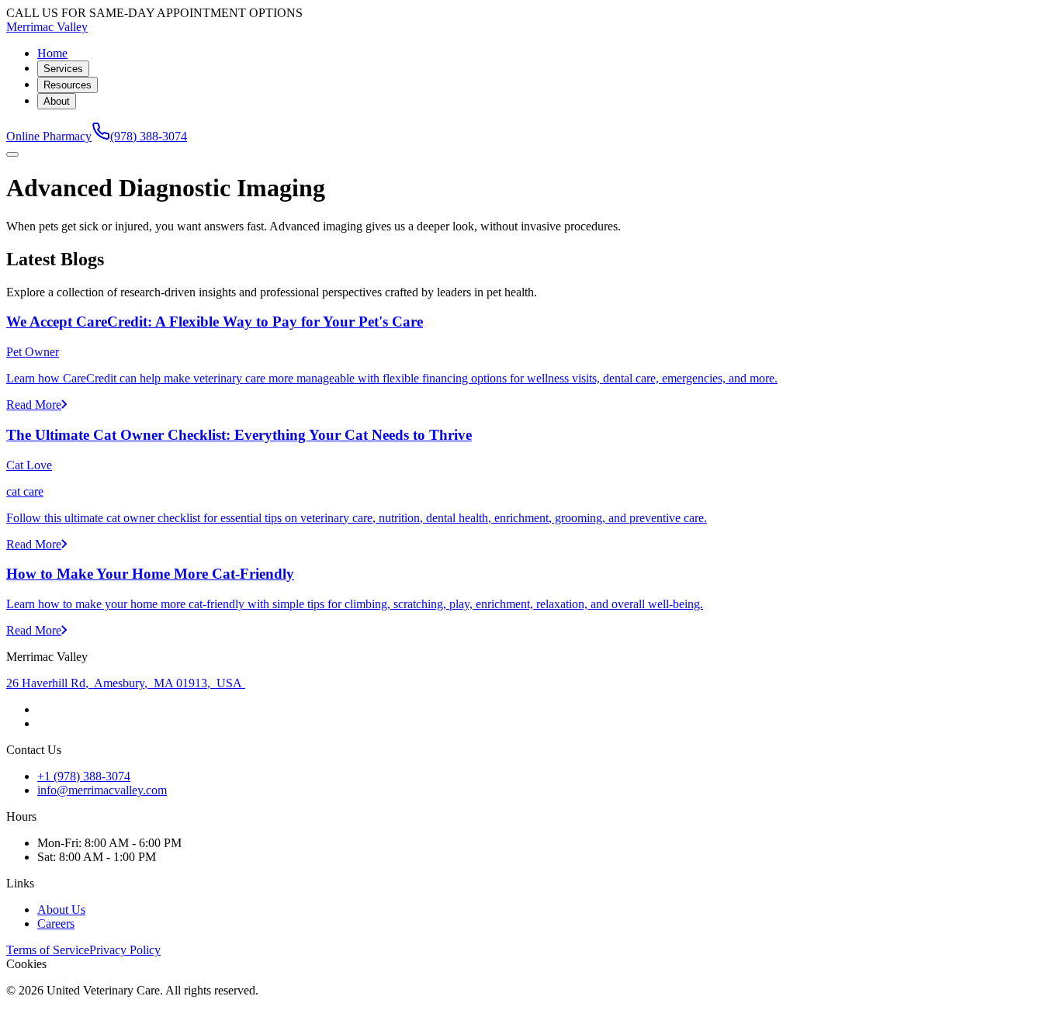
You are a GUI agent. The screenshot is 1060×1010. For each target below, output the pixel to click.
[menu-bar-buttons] (12, 154)
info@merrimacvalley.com (102, 790)
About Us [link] (61, 909)
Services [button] (63, 68)
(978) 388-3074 (148, 136)
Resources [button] (67, 85)
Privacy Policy (125, 949)
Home (52, 53)
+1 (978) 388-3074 (83, 776)
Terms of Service (47, 949)
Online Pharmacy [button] (49, 136)
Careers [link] (55, 923)
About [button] (56, 101)
